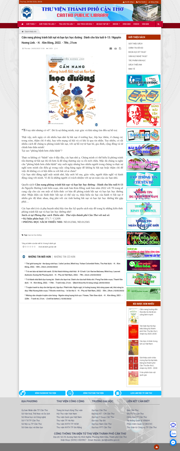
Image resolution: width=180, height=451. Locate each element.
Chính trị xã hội (135, 48)
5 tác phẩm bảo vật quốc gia (148, 373)
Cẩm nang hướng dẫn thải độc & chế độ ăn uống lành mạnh (149, 312)
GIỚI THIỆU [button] (30, 24)
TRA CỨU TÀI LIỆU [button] (66, 24)
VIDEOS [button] (136, 24)
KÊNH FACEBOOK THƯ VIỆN (45, 393)
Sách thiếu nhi (135, 65)
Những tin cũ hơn (64, 256)
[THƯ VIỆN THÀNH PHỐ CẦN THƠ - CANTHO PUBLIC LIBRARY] (26, 12)
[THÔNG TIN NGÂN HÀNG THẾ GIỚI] (143, 223)
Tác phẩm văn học (137, 60)
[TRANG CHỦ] (22, 24)
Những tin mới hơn (39, 256)
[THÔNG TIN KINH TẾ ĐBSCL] (143, 209)
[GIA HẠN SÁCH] (143, 96)
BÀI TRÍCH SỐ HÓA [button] (84, 24)
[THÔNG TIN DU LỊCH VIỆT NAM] (143, 194)
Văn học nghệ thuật (137, 56)
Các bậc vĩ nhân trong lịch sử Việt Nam (148, 342)
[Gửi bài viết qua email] (111, 48)
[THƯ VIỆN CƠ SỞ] (143, 293)
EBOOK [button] (116, 24)
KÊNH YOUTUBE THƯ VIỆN (93, 393)
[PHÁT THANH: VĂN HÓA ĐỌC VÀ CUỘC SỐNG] (143, 238)
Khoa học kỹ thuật (137, 52)
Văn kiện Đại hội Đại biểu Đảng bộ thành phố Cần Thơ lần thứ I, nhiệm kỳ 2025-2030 (149, 330)
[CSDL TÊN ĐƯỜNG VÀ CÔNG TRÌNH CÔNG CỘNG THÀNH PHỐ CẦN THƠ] (143, 252)
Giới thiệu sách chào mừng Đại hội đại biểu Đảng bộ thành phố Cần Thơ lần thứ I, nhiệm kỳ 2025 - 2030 (148, 363)
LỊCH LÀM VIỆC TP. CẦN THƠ (141, 393)
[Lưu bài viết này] (120, 48)
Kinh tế (131, 69)
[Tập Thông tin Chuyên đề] (143, 179)
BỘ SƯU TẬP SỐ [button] (102, 24)
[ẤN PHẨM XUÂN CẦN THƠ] (143, 279)
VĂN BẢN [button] (145, 24)
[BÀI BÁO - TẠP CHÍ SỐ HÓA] (143, 149)
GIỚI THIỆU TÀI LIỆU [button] (47, 24)
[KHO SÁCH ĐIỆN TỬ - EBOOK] (143, 135)
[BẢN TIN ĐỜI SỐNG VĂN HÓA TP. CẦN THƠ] (143, 265)
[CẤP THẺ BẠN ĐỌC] (143, 81)
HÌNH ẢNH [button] (127, 24)
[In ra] (115, 48)
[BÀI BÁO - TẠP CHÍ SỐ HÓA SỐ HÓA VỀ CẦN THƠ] (143, 164)
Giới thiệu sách (135, 44)
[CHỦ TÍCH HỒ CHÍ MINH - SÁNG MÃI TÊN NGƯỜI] (143, 115)
